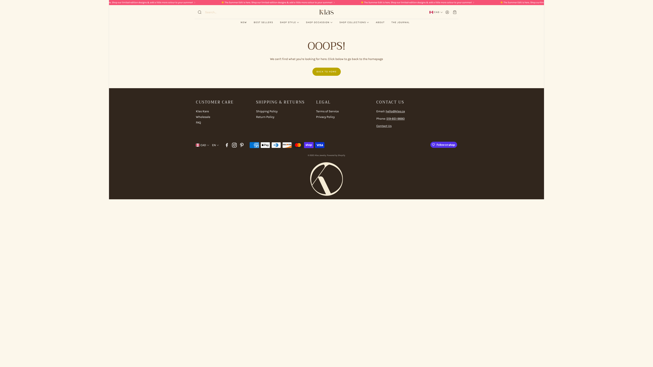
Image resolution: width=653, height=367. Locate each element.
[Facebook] (226, 145)
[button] (219, 12)
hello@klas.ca (395, 111)
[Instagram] (234, 145)
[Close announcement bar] (540, 2)
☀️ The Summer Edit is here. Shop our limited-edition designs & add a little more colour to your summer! (124, 2)
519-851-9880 (395, 118)
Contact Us (384, 126)
